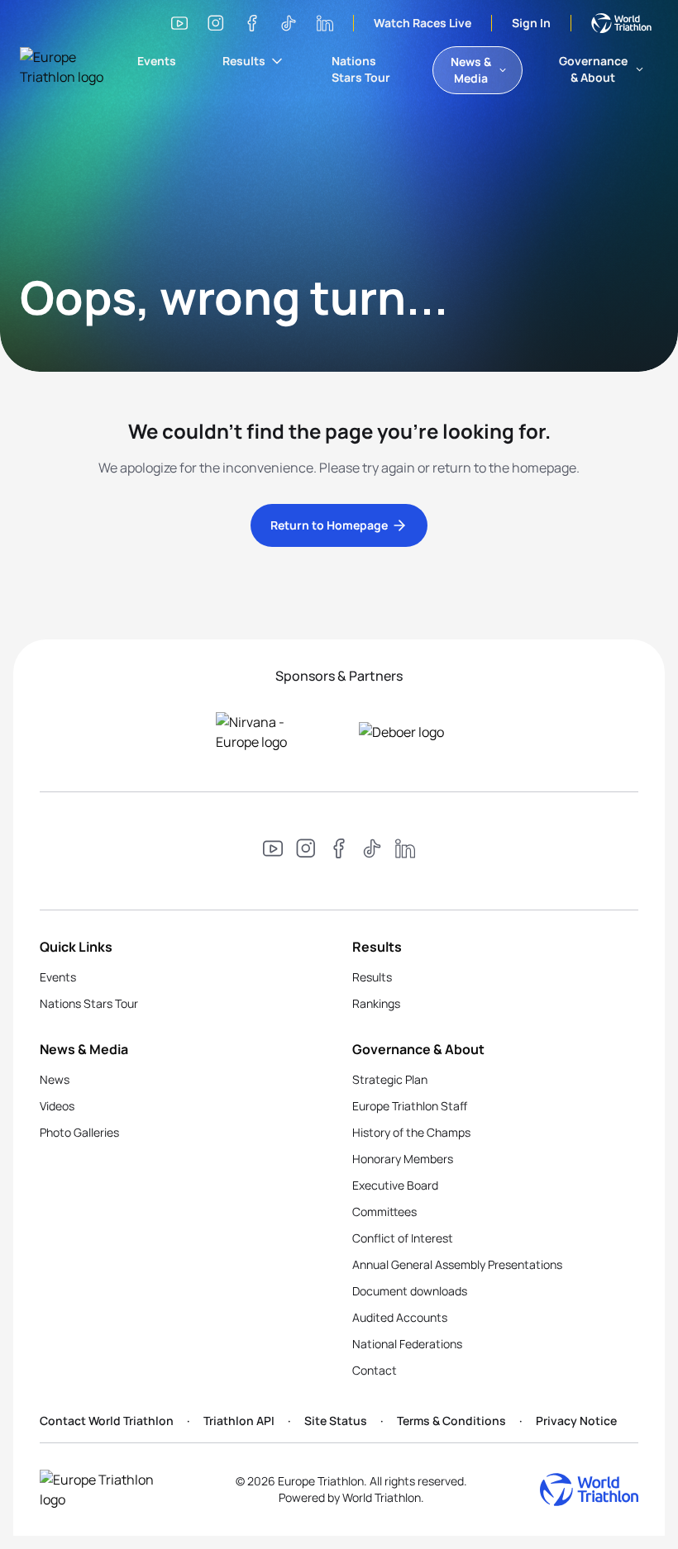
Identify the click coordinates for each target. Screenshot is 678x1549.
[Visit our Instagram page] (216, 23)
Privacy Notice (576, 1420)
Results (243, 61)
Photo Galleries (79, 1132)
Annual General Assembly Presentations (457, 1264)
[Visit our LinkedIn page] (325, 23)
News (54, 1079)
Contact (374, 1370)
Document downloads (409, 1291)
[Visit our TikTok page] (288, 23)
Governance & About (593, 69)
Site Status (335, 1420)
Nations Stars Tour (361, 69)
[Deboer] (410, 732)
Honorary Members (402, 1159)
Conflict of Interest (402, 1238)
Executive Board (395, 1185)
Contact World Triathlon (107, 1420)
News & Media (471, 70)
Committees (384, 1211)
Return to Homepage (329, 525)
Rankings (376, 1003)
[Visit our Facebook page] (252, 23)
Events (156, 61)
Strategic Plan (389, 1079)
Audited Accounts (399, 1317)
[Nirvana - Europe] (267, 732)
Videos (57, 1106)
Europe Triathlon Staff (409, 1106)
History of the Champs (411, 1132)
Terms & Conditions (451, 1420)
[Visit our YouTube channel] (179, 23)
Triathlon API (239, 1420)
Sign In (531, 23)
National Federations (407, 1344)
